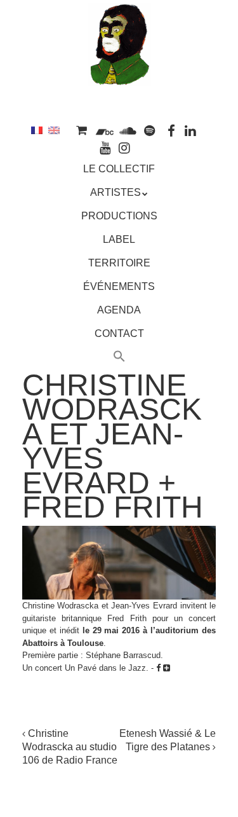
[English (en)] (54, 130)
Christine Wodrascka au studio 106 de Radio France (69, 747)
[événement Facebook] (158, 668)
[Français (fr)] (37, 130)
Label (119, 239)
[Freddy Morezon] (119, 68)
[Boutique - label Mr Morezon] (82, 130)
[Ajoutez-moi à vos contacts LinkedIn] (191, 130)
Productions (119, 215)
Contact (119, 333)
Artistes (115, 192)
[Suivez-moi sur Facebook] (171, 130)
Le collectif (119, 168)
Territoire (119, 262)
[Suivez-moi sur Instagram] (125, 147)
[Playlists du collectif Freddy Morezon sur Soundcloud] (127, 130)
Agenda (119, 310)
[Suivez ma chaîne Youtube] (105, 147)
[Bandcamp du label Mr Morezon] (104, 130)
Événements (119, 286)
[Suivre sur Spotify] (150, 130)
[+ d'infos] (166, 668)
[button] (119, 358)
